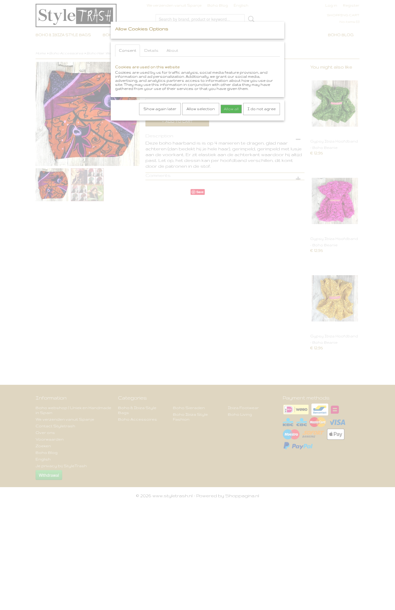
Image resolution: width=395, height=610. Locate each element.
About (172, 50)
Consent (127, 50)
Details (151, 50)
